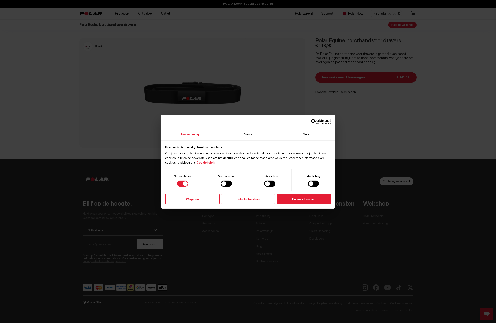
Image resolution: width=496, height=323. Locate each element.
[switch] (226, 184)
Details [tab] (248, 134)
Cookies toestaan (303, 199)
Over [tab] (306, 134)
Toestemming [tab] (190, 134)
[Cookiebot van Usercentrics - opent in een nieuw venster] (314, 122)
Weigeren (192, 199)
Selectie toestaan (248, 199)
